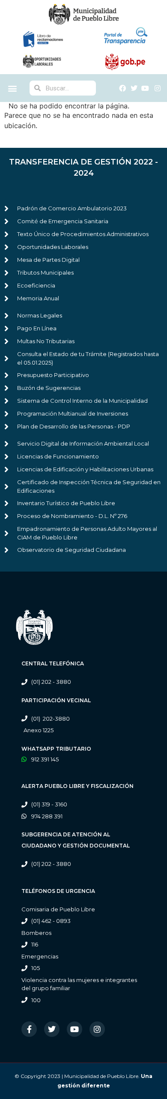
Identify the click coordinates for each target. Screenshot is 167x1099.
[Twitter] (52, 1029)
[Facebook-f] (29, 1029)
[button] (13, 88)
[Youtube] (74, 1029)
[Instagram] (97, 1029)
